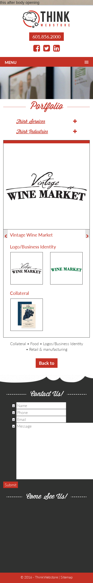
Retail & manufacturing (48, 349)
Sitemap (67, 577)
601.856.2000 (46, 36)
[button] (46, 122)
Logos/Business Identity (63, 343)
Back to (46, 363)
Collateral (18, 343)
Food (34, 343)
